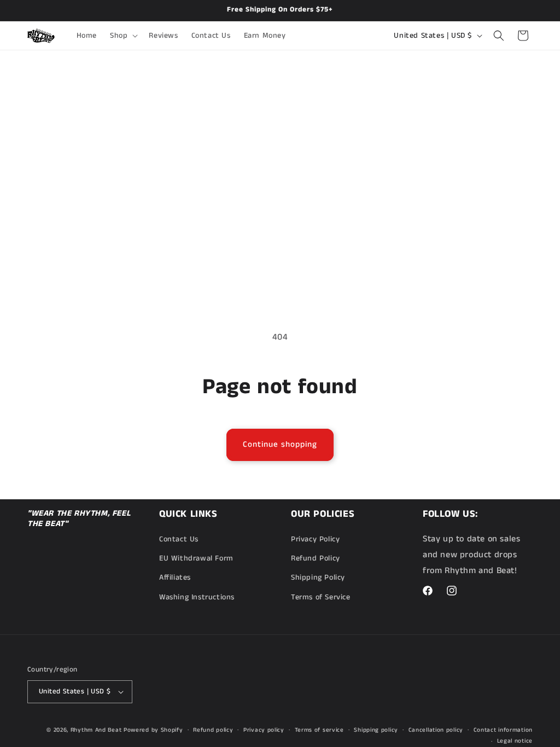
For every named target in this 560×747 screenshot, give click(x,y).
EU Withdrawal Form (196, 558)
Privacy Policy (315, 539)
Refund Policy (315, 558)
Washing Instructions (197, 597)
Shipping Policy (318, 577)
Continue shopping (280, 444)
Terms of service (319, 730)
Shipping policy (376, 730)
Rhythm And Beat (96, 730)
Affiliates (175, 577)
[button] (122, 35)
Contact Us (179, 539)
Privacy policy (263, 730)
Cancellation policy (436, 730)
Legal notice (515, 741)
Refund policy (213, 730)
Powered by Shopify (153, 730)
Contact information (503, 730)
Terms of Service (321, 597)
